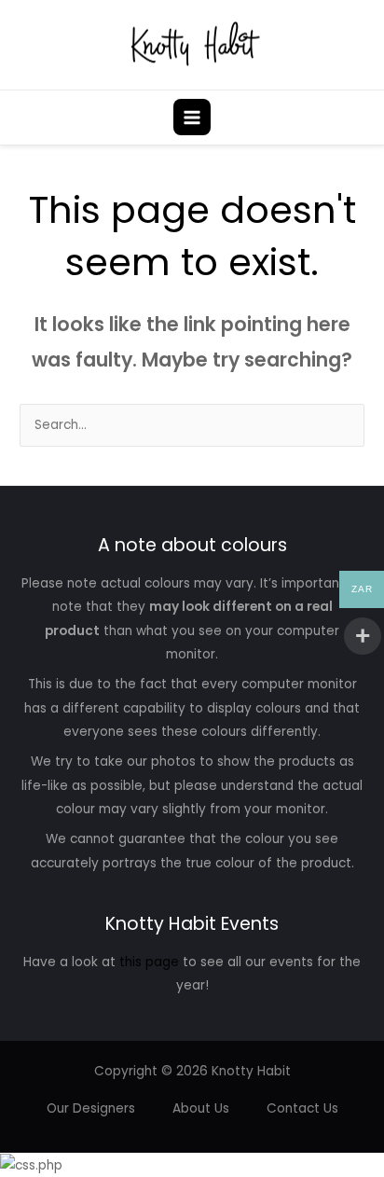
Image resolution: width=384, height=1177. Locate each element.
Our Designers (91, 1108)
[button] (358, 117)
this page (149, 962)
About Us (200, 1108)
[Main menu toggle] (191, 117)
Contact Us (302, 1108)
